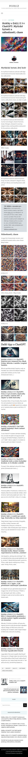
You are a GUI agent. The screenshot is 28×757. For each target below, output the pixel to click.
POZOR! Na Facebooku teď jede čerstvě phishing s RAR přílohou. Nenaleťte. (12, 741)
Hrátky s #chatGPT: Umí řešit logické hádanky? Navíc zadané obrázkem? (13, 428)
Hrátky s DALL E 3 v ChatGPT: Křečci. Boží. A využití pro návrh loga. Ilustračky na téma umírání (13, 516)
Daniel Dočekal (14, 62)
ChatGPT (8, 668)
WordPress (19, 753)
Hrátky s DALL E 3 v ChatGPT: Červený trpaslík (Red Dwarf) (12, 650)
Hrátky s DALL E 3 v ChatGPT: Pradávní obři (12, 486)
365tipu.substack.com (10, 229)
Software (11, 20)
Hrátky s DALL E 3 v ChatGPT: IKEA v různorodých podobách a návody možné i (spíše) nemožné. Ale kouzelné (13, 617)
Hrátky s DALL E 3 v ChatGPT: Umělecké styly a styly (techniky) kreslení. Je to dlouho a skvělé (13, 461)
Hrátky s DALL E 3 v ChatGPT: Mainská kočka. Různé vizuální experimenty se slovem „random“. (14, 551)
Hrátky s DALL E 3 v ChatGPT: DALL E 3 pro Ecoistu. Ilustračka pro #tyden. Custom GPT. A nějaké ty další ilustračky (13, 395)
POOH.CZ (14, 5)
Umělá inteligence (7, 670)
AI (2, 668)
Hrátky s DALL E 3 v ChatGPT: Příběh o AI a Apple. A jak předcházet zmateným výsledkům (14, 584)
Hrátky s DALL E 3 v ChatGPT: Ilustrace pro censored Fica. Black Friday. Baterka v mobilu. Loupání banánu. (14, 362)
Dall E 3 (15, 668)
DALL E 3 (10, 212)
